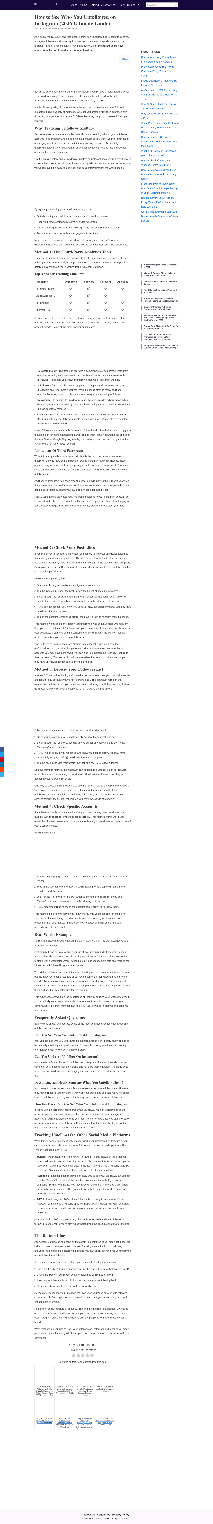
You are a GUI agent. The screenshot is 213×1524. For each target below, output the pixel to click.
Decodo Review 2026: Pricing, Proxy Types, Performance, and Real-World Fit (158, 202)
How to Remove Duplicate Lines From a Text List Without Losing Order (158, 174)
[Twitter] (2, 754)
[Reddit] (2, 769)
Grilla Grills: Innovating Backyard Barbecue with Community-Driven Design (159, 216)
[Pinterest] (2, 759)
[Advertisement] (82, 85)
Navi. (125, 59)
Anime (83, 5)
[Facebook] (2, 749)
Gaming (94, 5)
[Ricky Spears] (45, 5)
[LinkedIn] (2, 764)
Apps (74, 5)
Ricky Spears (58, 29)
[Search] (175, 4)
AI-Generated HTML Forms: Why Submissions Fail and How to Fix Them (159, 94)
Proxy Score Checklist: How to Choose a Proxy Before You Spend (157, 71)
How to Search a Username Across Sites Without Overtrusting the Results (159, 141)
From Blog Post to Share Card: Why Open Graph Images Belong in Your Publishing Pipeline (159, 188)
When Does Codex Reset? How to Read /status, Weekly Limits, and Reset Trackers (160, 127)
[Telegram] (2, 774)
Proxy (121, 5)
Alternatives (108, 5)
